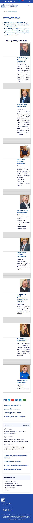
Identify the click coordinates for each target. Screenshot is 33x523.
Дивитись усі (26, 425)
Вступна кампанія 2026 (12, 405)
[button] (3, 1)
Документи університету (7, 506)
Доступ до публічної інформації (13, 485)
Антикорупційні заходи (12, 413)
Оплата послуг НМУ (10, 481)
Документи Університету (11, 483)
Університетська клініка (12, 461)
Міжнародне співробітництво (14, 416)
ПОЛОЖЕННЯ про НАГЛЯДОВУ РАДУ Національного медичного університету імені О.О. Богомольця (16, 25)
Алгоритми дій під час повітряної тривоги (16, 457)
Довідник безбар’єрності (13, 469)
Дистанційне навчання (12, 409)
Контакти (7, 489)
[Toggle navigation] (29, 5)
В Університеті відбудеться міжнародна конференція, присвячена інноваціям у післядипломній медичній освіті (14, 449)
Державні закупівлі (10, 487)
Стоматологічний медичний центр (16, 465)
